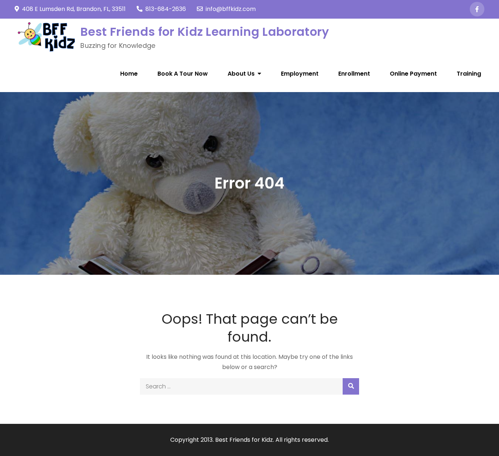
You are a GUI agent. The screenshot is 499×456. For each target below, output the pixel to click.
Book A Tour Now (182, 73)
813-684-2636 (165, 9)
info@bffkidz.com (231, 9)
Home (129, 73)
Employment (300, 73)
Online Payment (413, 73)
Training (469, 73)
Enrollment (354, 73)
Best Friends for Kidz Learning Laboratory (204, 31)
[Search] (351, 386)
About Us (241, 73)
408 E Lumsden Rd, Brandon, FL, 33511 (74, 9)
